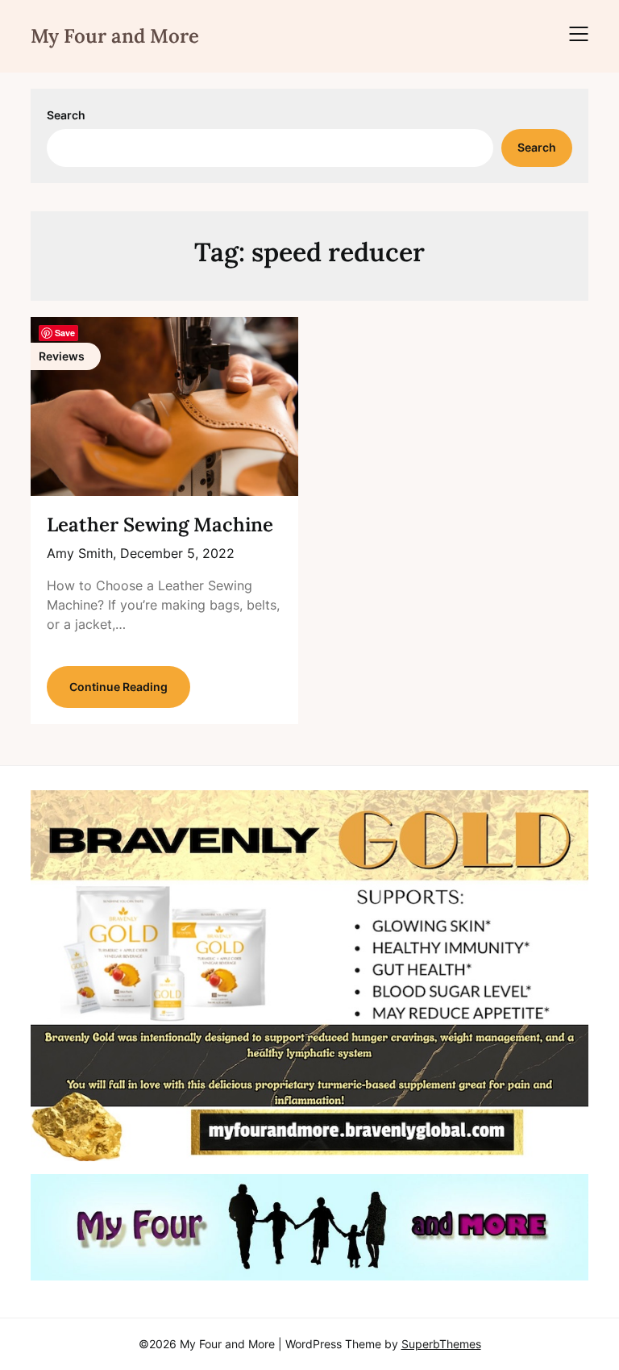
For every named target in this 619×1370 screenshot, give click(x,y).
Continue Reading (118, 686)
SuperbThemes (441, 1344)
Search (66, 115)
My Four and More (115, 35)
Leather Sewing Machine (160, 524)
